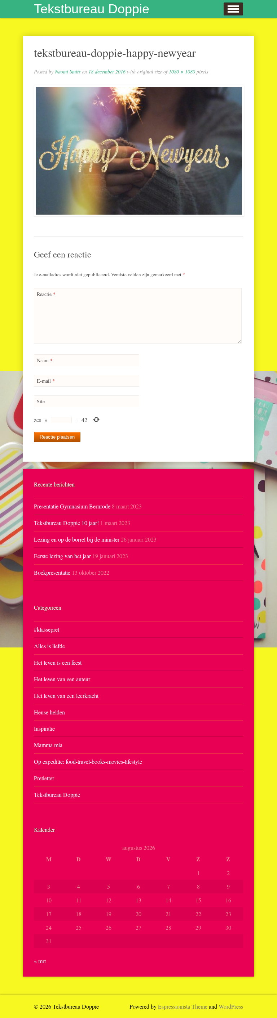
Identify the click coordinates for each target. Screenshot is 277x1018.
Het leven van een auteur (62, 679)
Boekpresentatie (52, 572)
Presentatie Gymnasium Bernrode (72, 506)
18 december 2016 (107, 71)
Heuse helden (49, 712)
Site (41, 401)
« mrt (40, 961)
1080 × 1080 (182, 71)
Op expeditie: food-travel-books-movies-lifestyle (88, 761)
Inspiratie (44, 728)
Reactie (46, 294)
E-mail (46, 380)
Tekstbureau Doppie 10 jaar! (66, 522)
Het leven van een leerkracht (66, 695)
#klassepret (46, 629)
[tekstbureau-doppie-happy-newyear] (138, 151)
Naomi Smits (67, 71)
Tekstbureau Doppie (91, 8)
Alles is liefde (49, 646)
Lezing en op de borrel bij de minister (76, 539)
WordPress (231, 1006)
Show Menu (233, 9)
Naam (45, 360)
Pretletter (44, 778)
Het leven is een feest (58, 662)
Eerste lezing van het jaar (62, 556)
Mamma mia (48, 745)
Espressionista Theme (182, 1006)
